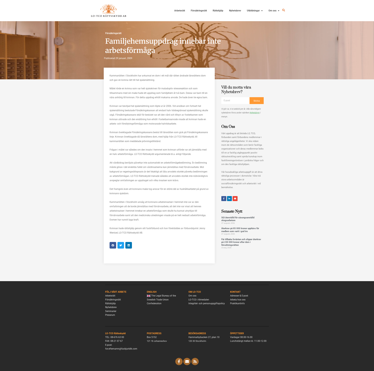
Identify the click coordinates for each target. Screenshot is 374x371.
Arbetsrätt (179, 10)
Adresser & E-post (239, 295)
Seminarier (110, 311)
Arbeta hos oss (237, 299)
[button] (113, 245)
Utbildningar (253, 10)
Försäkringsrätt (199, 10)
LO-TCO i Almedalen (198, 299)
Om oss (272, 10)
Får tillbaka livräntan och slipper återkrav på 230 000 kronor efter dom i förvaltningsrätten (241, 242)
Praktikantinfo (237, 303)
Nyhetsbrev (235, 10)
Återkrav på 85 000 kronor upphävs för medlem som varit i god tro (240, 230)
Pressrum (110, 315)
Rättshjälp (218, 10)
